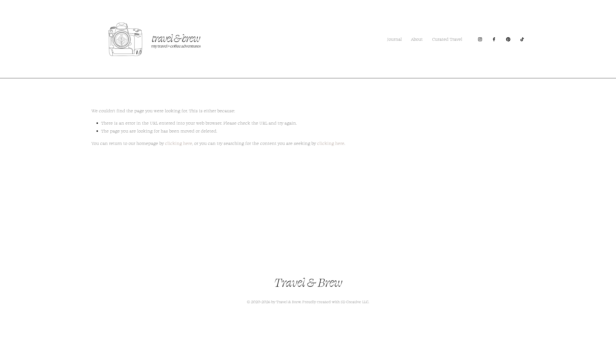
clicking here (178, 143)
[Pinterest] (508, 39)
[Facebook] (494, 39)
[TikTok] (522, 39)
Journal (394, 39)
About (417, 39)
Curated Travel (447, 39)
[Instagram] (480, 39)
